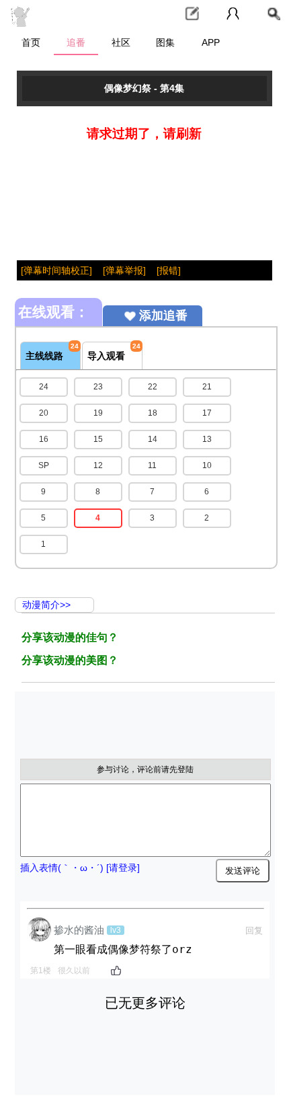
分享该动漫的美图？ (70, 660)
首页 (31, 42)
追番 (76, 42)
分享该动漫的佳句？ (70, 637)
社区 (121, 42)
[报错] (169, 270)
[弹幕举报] (124, 270)
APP (211, 42)
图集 (165, 42)
